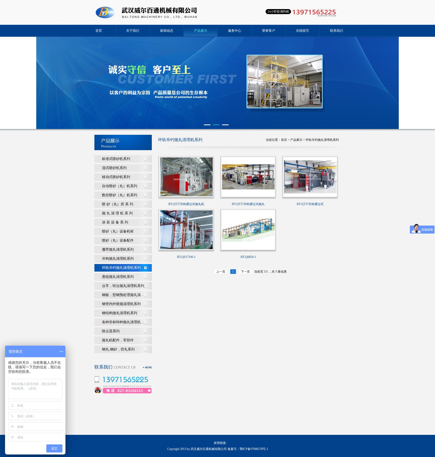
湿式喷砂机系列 (114, 168)
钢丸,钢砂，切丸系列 (118, 349)
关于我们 (132, 30)
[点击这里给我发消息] (98, 392)
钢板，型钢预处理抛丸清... (123, 295)
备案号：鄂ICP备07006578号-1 (248, 449)
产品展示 (200, 30)
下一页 (245, 271)
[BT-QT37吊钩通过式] (310, 176)
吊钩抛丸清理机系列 (118, 258)
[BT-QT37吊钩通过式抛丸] (248, 176)
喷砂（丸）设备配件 (118, 240)
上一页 (220, 271)
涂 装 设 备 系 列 (115, 222)
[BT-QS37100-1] (186, 229)
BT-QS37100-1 (186, 257)
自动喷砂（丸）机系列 (119, 186)
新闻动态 (166, 30)
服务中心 (234, 30)
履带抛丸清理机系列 (118, 249)
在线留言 (302, 30)
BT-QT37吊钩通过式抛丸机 (186, 204)
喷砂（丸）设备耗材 (118, 231)
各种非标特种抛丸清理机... (123, 322)
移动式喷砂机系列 (116, 177)
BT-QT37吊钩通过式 (310, 204)
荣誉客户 (268, 30)
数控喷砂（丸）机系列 (119, 195)
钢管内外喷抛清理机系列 (121, 304)
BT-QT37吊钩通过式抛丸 (248, 204)
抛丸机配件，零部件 (118, 340)
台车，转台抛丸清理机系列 (123, 286)
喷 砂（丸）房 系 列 (117, 204)
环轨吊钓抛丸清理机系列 (121, 268)
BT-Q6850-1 (248, 257)
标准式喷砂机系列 (116, 159)
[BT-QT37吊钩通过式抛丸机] (186, 176)
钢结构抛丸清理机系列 (119, 313)
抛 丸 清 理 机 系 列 (117, 213)
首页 (98, 30)
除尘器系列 (111, 331)
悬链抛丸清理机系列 (118, 277)
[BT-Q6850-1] (248, 229)
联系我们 (336, 30)
